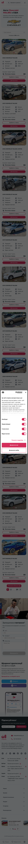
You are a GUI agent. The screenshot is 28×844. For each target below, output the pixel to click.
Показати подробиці (17, 440)
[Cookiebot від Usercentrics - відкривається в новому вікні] (16, 392)
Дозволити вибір (14, 450)
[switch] (24, 424)
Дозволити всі (14, 445)
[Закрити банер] (25, 392)
